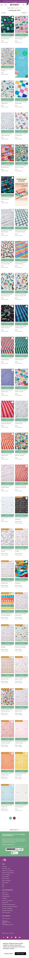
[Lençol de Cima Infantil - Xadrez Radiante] (7, 154)
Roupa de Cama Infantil (8, 872)
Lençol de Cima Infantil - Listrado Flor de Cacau (21, 487)
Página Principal (10, 9)
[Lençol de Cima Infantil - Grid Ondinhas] (7, 218)
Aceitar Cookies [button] (20, 953)
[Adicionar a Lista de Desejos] (12, 18)
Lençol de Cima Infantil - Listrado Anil (7, 807)
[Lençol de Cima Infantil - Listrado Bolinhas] (7, 122)
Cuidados (4, 899)
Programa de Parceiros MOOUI (9, 907)
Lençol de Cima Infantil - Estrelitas (7, 647)
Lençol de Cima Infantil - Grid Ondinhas (7, 232)
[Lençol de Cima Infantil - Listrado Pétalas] (7, 474)
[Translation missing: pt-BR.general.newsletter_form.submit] (25, 846)
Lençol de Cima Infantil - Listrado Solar (21, 775)
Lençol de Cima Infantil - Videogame (21, 519)
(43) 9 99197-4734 (6, 923)
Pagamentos (5, 903)
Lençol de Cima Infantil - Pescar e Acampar (21, 167)
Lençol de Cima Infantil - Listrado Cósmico (21, 328)
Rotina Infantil (5, 879)
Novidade (4, 868)
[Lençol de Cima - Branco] (7, 506)
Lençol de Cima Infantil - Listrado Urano (7, 392)
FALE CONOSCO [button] (6, 917)
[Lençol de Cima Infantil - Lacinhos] (21, 538)
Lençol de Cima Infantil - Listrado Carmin (7, 775)
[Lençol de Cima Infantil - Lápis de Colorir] (7, 665)
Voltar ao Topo (13, 831)
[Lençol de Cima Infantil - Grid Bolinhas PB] (21, 793)
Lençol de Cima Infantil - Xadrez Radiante (7, 167)
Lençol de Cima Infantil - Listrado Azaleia (21, 743)
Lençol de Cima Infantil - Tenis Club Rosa (21, 39)
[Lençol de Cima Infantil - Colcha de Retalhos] (7, 602)
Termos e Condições (7, 909)
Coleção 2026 (5, 895)
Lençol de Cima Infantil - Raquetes (7, 71)
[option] (14, 1)
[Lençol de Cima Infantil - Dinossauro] (21, 570)
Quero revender (6, 913)
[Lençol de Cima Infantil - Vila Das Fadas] (21, 122)
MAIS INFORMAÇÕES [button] (7, 891)
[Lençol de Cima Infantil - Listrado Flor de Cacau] (21, 474)
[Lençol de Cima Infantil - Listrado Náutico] (7, 346)
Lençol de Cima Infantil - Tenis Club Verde (7, 39)
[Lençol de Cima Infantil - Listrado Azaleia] (21, 729)
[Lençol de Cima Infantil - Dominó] (7, 538)
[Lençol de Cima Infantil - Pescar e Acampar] (21, 154)
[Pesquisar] (5, 6)
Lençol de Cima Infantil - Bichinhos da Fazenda (21, 647)
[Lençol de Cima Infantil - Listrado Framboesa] (7, 410)
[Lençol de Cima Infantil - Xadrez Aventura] (7, 186)
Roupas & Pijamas (6, 881)
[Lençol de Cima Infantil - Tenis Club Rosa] (21, 25)
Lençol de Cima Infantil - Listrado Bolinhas (7, 135)
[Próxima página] (18, 819)
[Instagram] (7, 938)
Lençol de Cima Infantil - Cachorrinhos (7, 103)
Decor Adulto (5, 883)
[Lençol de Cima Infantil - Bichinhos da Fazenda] (21, 634)
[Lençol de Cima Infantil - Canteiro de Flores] (21, 442)
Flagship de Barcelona (7, 911)
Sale (3, 885)
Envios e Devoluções (7, 901)
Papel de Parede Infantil (8, 873)
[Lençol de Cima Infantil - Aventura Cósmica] (7, 314)
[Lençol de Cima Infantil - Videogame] (21, 506)
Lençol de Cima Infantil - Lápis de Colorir (7, 679)
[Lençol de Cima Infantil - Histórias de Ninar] (7, 697)
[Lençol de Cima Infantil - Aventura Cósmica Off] (21, 282)
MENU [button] (3, 865)
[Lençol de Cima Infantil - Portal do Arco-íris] (7, 282)
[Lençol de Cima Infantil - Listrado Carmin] (7, 761)
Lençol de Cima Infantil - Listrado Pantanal (21, 360)
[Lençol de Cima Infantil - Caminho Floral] (21, 410)
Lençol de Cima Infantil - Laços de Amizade (7, 743)
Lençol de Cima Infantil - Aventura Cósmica (7, 328)
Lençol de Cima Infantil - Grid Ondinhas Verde (21, 232)
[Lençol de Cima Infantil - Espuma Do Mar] (21, 665)
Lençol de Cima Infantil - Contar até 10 (21, 615)
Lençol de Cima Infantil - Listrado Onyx (7, 583)
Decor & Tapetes (6, 875)
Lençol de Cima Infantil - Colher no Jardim (21, 392)
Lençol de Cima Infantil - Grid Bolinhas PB (21, 807)
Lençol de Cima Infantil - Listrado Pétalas (7, 487)
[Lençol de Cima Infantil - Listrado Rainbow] (21, 250)
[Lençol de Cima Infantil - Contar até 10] (21, 602)
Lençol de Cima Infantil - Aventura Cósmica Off (21, 296)
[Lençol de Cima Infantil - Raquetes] (7, 57)
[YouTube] (19, 938)
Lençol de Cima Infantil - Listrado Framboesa (7, 424)
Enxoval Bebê (5, 877)
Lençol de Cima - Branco (7, 519)
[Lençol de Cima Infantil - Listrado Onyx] (7, 570)
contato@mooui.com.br (8, 925)
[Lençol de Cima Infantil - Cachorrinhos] (7, 90)
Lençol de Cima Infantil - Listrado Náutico (7, 360)
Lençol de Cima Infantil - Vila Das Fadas (21, 135)
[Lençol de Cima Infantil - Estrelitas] (7, 634)
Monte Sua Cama (6, 870)
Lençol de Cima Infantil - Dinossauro (21, 583)
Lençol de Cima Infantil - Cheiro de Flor (21, 711)
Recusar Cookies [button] (9, 953)
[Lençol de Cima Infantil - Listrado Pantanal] (21, 346)
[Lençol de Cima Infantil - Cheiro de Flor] (21, 697)
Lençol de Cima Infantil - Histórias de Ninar (7, 711)
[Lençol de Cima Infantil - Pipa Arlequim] (21, 90)
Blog (3, 887)
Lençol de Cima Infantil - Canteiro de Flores (21, 455)
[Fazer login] (23, 6)
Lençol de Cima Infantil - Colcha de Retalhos (7, 615)
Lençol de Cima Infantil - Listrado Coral (7, 455)
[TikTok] (15, 938)
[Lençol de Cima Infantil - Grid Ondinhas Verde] (21, 218)
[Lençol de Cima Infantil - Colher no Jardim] (21, 378)
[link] (21, 64)
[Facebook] (3, 938)
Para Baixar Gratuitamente (8, 905)
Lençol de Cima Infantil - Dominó (7, 551)
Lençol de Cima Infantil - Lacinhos (21, 551)
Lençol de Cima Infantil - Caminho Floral (21, 424)
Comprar (7, 36)
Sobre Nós (4, 893)
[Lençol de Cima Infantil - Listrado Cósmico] (21, 314)
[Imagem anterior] (3, 25)
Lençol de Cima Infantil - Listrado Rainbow (21, 264)
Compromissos (6, 897)
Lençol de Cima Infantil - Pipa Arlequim (21, 103)
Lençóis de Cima (18, 9)
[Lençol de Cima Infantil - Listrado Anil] (7, 793)
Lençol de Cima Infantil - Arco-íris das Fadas (7, 264)
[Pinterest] (11, 938)
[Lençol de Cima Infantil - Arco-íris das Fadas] (7, 250)
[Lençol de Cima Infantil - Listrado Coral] (7, 442)
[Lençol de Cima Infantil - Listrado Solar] (21, 761)
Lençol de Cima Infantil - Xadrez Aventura (7, 199)
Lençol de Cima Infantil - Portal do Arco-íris (7, 296)
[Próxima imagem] (12, 25)
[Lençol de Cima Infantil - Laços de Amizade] (7, 729)
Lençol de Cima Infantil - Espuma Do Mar (21, 679)
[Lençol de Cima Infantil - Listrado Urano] (7, 378)
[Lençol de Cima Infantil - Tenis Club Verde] (7, 25)
